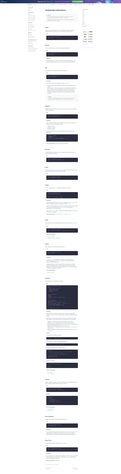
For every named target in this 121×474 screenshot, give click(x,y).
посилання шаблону (70, 98)
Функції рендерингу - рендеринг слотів (62, 214)
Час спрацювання (73, 326)
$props (83, 12)
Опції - (49, 372)
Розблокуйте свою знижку (77, 1)
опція (50, 410)
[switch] (87, 4)
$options (83, 14)
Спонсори (84, 29)
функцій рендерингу (71, 202)
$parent (83, 16)
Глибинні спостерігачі (65, 325)
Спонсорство (75, 4)
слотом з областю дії (55, 210)
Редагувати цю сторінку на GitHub (53, 464)
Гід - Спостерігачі (50, 373)
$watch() (83, 22)
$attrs (83, 21)
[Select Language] (84, 4)
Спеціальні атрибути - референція (53, 238)
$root (83, 17)
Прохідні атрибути (49, 259)
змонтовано (67, 83)
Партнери (80, 4)
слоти (56, 187)
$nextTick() (84, 26)
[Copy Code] (77, 37)
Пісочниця (60, 4)
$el (82, 13)
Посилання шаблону (51, 236)
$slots (83, 18)
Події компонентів (50, 409)
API (57, 4)
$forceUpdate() (84, 25)
